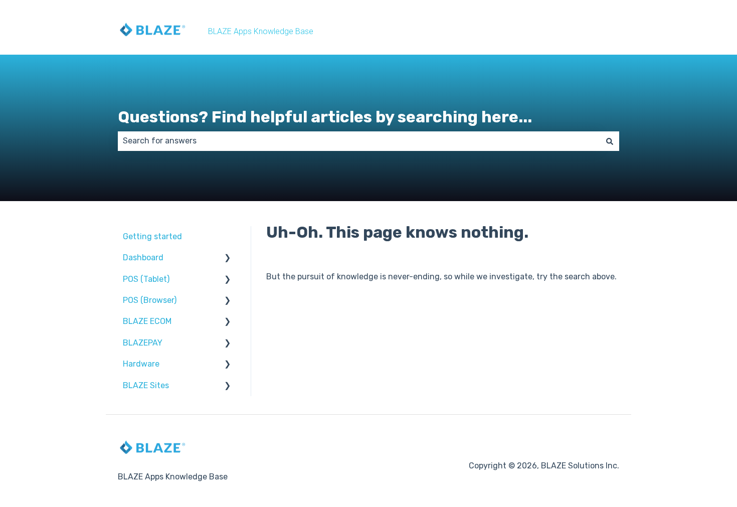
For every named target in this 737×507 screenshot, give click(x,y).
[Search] (609, 140)
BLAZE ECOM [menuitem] (147, 321)
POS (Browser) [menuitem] (149, 300)
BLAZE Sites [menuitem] (146, 385)
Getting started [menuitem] (152, 236)
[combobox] (359, 140)
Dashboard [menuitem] (143, 257)
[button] (228, 258)
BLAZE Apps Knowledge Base (260, 31)
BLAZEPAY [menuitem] (142, 343)
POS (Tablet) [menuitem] (146, 279)
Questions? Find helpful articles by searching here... (325, 116)
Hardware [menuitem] (141, 364)
